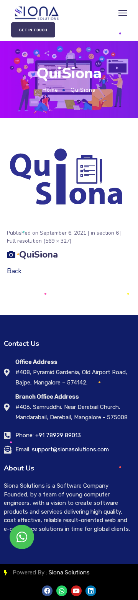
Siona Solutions (69, 572)
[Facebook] (47, 590)
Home (50, 90)
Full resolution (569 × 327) (39, 241)
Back (14, 271)
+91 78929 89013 (58, 435)
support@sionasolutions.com (70, 449)
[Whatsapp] (61, 590)
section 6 (108, 233)
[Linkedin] (90, 590)
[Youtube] (76, 590)
